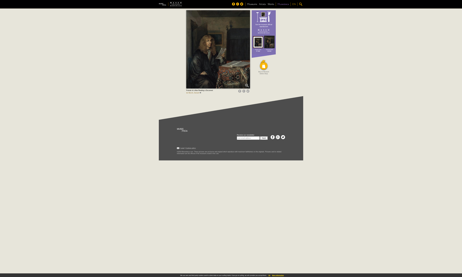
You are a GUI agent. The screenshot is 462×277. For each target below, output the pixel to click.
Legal (182, 148)
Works (271, 4)
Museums (252, 4)
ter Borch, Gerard (192, 93)
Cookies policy (191, 148)
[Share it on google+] (244, 92)
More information (278, 275)
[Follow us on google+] (238, 5)
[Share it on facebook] (240, 92)
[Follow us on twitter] (242, 5)
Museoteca (283, 4)
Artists (262, 4)
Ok (269, 275)
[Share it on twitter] (248, 92)
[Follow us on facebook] (234, 5)
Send (264, 138)
